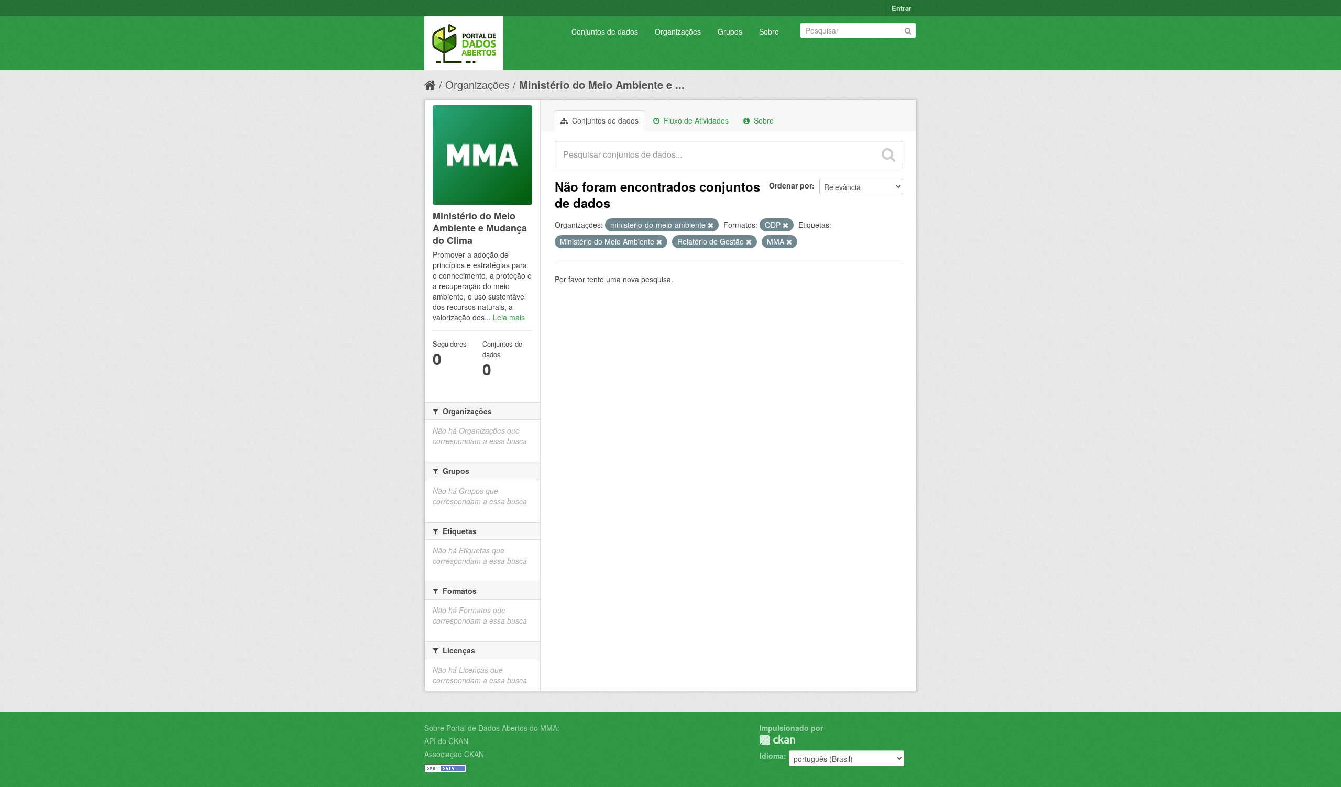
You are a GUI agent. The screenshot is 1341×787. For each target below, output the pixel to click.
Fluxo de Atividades (695, 120)
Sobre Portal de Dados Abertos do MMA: (491, 728)
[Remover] (710, 225)
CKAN (777, 739)
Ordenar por (790, 185)
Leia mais (509, 317)
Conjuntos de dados (604, 31)
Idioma (772, 755)
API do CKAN (446, 741)
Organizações (678, 31)
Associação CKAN (454, 754)
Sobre (769, 31)
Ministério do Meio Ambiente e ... (602, 84)
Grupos (730, 31)
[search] (888, 154)
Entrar (901, 8)
